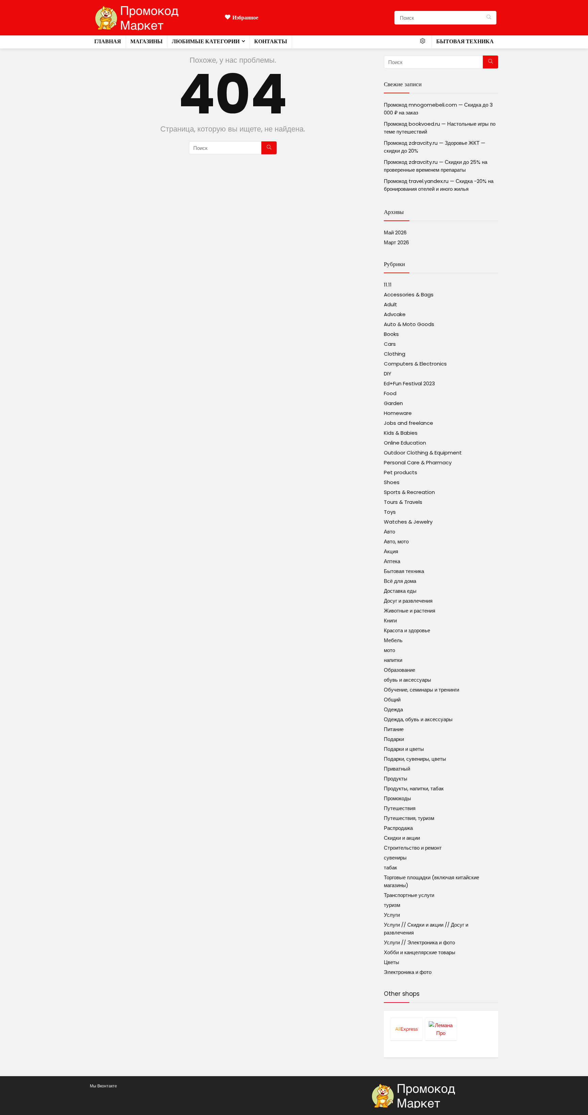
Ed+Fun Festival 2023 (409, 383)
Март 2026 (396, 242)
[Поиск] (488, 18)
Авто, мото (396, 541)
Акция (391, 551)
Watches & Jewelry (408, 521)
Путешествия (399, 808)
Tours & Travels (403, 502)
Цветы (391, 962)
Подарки (394, 739)
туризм (392, 905)
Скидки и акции (402, 837)
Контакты (270, 41)
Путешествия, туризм (409, 818)
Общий (392, 699)
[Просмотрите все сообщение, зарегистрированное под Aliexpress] (406, 1029)
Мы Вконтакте (103, 1086)
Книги (390, 620)
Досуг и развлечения (408, 600)
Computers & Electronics (415, 363)
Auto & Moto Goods (409, 324)
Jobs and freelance (408, 423)
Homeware (398, 413)
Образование (399, 669)
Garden (393, 403)
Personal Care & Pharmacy (418, 462)
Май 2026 (395, 232)
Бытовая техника (465, 41)
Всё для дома (400, 581)
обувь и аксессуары (407, 679)
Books (391, 334)
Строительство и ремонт (413, 847)
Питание (394, 729)
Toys (390, 511)
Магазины (146, 41)
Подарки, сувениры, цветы (415, 758)
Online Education (405, 442)
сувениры (395, 857)
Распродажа (398, 828)
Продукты (395, 778)
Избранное (245, 17)
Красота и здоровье (407, 630)
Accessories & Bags (409, 294)
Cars (390, 343)
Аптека (392, 561)
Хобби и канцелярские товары (419, 952)
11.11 (388, 284)
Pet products (400, 472)
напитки (393, 660)
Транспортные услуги (409, 895)
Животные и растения (409, 610)
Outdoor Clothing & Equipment (423, 452)
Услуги (392, 914)
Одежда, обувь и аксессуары (418, 719)
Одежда (393, 709)
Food (390, 393)
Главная (107, 41)
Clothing (394, 353)
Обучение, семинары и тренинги (421, 689)
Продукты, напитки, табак (414, 788)
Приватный (397, 768)
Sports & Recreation (409, 492)
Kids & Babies (401, 432)
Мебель (393, 640)
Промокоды (397, 798)
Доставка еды (400, 590)
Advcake (395, 314)
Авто (389, 531)
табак (390, 867)
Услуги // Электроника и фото (419, 942)
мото (389, 650)
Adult (390, 304)
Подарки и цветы (404, 749)
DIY (387, 373)
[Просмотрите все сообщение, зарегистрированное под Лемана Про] (441, 1029)
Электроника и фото (407, 972)
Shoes (391, 482)
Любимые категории (206, 41)
